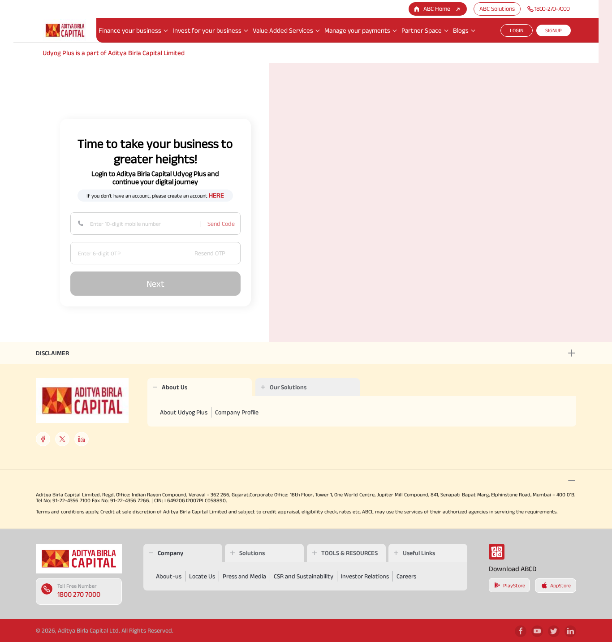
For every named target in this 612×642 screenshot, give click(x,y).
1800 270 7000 (78, 594)
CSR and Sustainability (303, 576)
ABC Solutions (497, 8)
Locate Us (202, 576)
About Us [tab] (174, 387)
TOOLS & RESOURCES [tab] (349, 552)
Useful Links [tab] (419, 552)
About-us (168, 576)
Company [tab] (170, 552)
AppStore (560, 585)
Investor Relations (365, 576)
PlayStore (514, 585)
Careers (406, 576)
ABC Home (436, 8)
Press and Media (244, 576)
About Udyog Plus (183, 412)
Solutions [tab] (252, 552)
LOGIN (516, 30)
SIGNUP (553, 30)
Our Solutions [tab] (288, 387)
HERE (216, 195)
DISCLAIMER (52, 353)
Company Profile (237, 412)
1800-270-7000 (551, 8)
